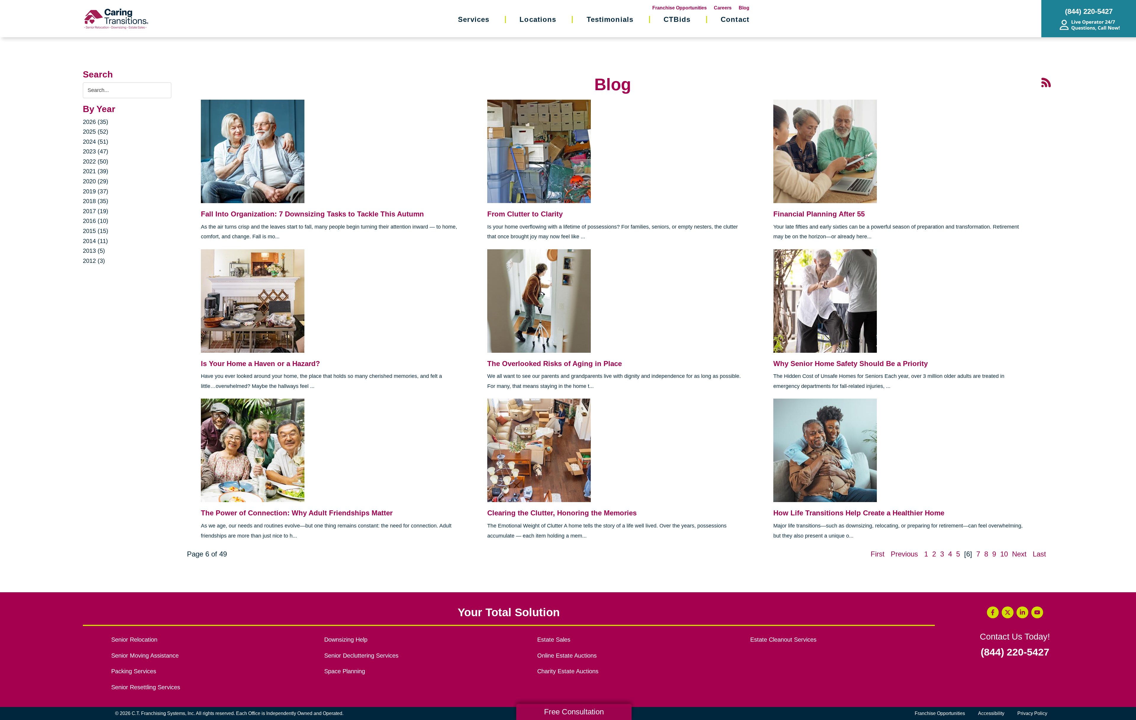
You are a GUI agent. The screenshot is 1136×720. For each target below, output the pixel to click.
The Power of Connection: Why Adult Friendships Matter (297, 513)
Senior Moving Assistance (145, 655)
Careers (723, 7)
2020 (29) (95, 181)
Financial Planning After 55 (819, 214)
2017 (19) (95, 211)
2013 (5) (94, 250)
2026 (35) (95, 122)
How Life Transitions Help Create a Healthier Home (858, 513)
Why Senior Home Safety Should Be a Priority (850, 364)
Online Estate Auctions (567, 655)
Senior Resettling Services (145, 687)
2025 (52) (95, 131)
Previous (904, 554)
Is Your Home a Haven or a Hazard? (260, 364)
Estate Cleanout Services (783, 639)
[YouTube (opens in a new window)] (1037, 612)
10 (1004, 554)
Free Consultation (574, 711)
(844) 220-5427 (1015, 652)
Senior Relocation (134, 639)
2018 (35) (95, 201)
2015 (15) (95, 231)
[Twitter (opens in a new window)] (1008, 612)
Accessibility (991, 713)
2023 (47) (95, 151)
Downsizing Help (345, 639)
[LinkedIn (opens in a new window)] (1022, 612)
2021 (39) (95, 171)
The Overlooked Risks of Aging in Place (554, 364)
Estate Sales (553, 639)
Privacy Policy (1032, 713)
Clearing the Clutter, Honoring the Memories (562, 513)
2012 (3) (94, 261)
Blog (744, 7)
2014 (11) (95, 241)
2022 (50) (95, 161)
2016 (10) (95, 221)
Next (1019, 554)
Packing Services (133, 671)
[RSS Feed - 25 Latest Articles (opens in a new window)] (1046, 82)
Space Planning (344, 671)
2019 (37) (95, 191)
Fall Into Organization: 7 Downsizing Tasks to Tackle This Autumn (312, 214)
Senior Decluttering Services (361, 655)
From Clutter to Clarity (525, 214)
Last (1039, 554)
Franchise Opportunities (679, 7)
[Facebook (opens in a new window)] (993, 612)
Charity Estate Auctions (567, 671)
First (878, 554)
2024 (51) (95, 141)
